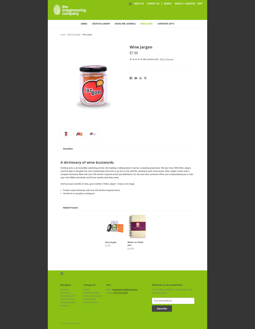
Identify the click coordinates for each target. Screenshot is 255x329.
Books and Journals (125, 24)
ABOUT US (139, 3)
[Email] (135, 78)
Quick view (115, 226)
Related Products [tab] (70, 208)
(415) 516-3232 (120, 293)
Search (168, 3)
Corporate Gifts (165, 24)
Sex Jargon (110, 242)
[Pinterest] (145, 78)
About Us (65, 289)
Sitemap (64, 305)
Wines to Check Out (135, 244)
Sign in (178, 3)
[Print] (140, 78)
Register (190, 3)
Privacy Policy (67, 299)
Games (84, 24)
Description (68, 149)
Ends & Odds (147, 24)
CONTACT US (153, 3)
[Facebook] (130, 4)
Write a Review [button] (167, 59)
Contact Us (66, 293)
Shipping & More (68, 302)
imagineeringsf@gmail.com (124, 289)
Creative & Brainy (101, 24)
